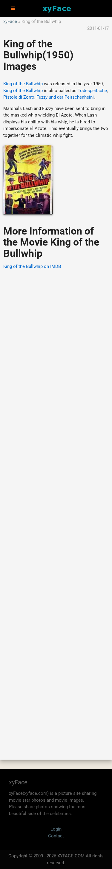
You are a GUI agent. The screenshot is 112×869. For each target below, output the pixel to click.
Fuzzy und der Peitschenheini (65, 97)
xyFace (10, 21)
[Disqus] (56, 506)
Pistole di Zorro (18, 97)
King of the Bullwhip (23, 83)
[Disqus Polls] (56, 350)
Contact (56, 836)
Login (56, 829)
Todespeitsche (92, 90)
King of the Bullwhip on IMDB (32, 266)
